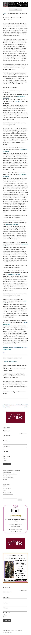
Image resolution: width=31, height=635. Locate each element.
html (5, 458)
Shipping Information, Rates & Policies (11, 470)
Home (4, 13)
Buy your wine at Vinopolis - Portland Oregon (12, 630)
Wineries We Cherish (8, 494)
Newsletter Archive (7, 488)
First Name (6, 441)
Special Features (7, 492)
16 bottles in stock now (13, 274)
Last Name (6, 446)
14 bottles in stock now (11, 224)
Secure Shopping (7, 475)
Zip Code (5, 451)
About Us (5, 479)
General (5, 487)
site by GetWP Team (7, 632)
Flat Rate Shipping (7, 472)
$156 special (18, 101)
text (5, 460)
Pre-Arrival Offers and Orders (9, 474)
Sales (4, 490)
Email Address (7, 435)
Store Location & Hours (8, 477)
